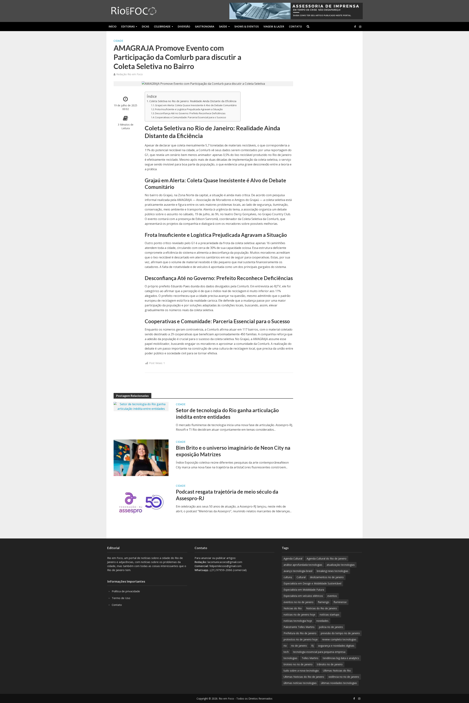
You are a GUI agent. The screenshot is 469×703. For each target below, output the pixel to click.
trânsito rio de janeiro (330, 664)
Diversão (184, 26)
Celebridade (162, 26)
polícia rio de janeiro (331, 627)
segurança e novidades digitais (336, 645)
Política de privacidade (126, 591)
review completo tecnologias (339, 639)
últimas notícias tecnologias (300, 683)
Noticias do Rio (293, 608)
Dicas (145, 26)
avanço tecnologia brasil (298, 571)
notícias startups (329, 614)
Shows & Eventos (246, 26)
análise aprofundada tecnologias (303, 564)
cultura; (288, 577)
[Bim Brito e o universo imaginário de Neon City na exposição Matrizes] (141, 457)
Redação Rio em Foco (129, 74)
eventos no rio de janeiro (298, 602)
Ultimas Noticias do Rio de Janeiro (304, 676)
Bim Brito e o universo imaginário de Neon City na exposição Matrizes (233, 451)
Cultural (301, 577)
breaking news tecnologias (332, 571)
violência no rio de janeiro (343, 676)
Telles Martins (310, 658)
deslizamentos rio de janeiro (327, 577)
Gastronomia (204, 26)
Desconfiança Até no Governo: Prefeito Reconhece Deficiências (190, 113)
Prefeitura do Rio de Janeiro (300, 633)
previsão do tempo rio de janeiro (340, 633)
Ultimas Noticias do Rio (337, 670)
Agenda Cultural (293, 558)
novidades (322, 620)
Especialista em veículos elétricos (303, 596)
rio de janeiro (299, 645)
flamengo (323, 602)
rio (285, 645)
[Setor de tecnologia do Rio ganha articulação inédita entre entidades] (141, 406)
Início (113, 26)
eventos (332, 596)
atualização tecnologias (341, 564)
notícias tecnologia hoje (298, 620)
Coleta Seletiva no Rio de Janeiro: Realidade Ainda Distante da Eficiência (192, 101)
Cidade (118, 40)
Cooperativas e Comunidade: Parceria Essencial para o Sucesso (190, 117)
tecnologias (290, 658)
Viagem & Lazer (273, 26)
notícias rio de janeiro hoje (299, 614)
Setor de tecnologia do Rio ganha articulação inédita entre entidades (227, 413)
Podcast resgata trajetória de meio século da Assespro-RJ (227, 494)
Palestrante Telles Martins (299, 627)
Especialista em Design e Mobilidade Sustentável (312, 583)
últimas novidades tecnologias (339, 683)
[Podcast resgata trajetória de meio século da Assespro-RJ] (141, 501)
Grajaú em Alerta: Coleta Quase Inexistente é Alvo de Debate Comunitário (196, 105)
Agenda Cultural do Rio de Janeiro (326, 558)
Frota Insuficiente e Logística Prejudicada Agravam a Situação (189, 109)
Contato (295, 26)
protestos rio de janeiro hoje (301, 639)
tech (286, 652)
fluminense (340, 602)
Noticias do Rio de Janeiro (321, 608)
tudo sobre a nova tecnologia (301, 670)
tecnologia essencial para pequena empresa (319, 652)
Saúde (223, 26)
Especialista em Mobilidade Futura (304, 589)
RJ (312, 645)
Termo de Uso (121, 598)
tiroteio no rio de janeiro (298, 664)
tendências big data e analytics (341, 658)
